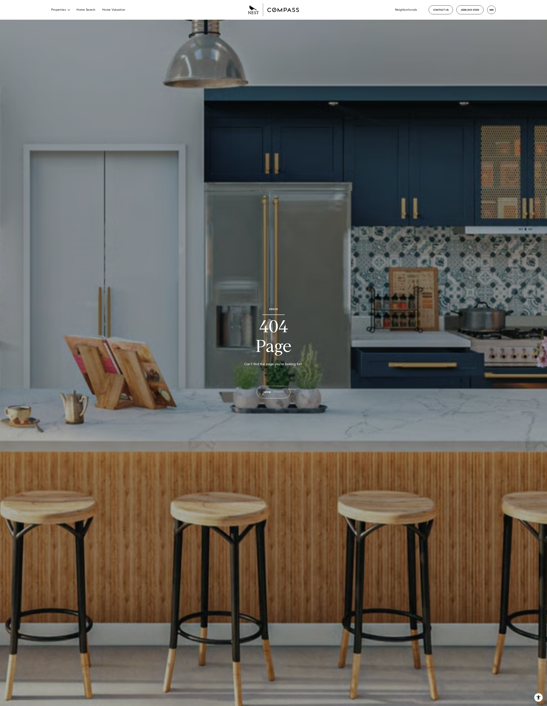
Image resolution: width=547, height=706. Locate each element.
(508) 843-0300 (470, 9)
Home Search (86, 10)
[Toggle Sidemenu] (491, 10)
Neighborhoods (406, 10)
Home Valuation (113, 10)
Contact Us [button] (440, 9)
